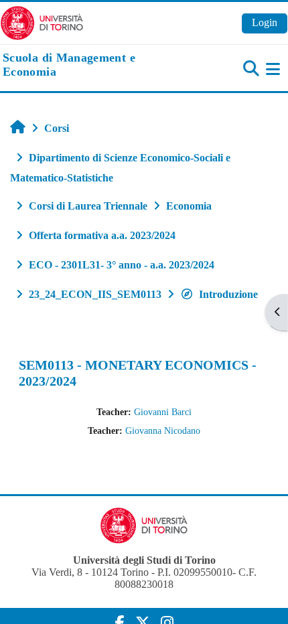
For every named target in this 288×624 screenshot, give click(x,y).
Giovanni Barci (163, 411)
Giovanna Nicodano (162, 430)
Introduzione (228, 294)
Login (264, 22)
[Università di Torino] (42, 21)
